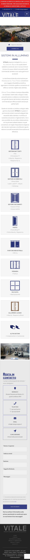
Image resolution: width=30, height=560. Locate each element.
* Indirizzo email (7, 453)
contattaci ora (15, 48)
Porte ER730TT (15, 230)
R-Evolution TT (15, 156)
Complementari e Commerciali (15, 336)
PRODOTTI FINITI (15, 542)
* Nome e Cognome (8, 446)
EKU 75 (15, 253)
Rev (15, 153)
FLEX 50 (15, 273)
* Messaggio (6, 476)
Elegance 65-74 (15, 160)
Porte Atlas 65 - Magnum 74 (15, 232)
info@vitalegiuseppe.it (22, 9)
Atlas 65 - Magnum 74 (15, 158)
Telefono (5, 461)
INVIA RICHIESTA (15, 506)
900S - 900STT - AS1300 (15, 183)
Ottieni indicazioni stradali (15, 437)
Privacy (10, 552)
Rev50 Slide (15, 181)
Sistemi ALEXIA (15, 209)
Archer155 (15, 186)
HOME (15, 535)
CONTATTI (15, 544)
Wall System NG (15, 294)
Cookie (14, 552)
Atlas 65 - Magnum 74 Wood (15, 315)
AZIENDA (15, 537)
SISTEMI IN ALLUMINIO (15, 539)
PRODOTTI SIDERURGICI (15, 540)
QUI (15, 501)
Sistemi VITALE (15, 206)
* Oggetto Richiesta (8, 469)
